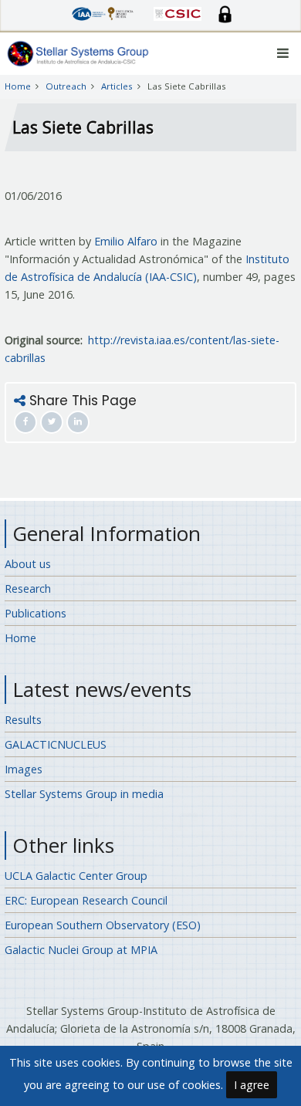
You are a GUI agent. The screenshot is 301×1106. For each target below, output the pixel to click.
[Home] (78, 53)
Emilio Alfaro (125, 241)
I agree (251, 1084)
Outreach (66, 86)
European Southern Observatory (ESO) (103, 925)
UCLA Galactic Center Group (76, 875)
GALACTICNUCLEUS (56, 744)
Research (28, 588)
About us (28, 563)
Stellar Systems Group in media (84, 793)
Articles (117, 86)
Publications (35, 613)
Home (18, 86)
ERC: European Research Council (86, 900)
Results (23, 719)
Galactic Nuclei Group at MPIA (81, 949)
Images (23, 769)
